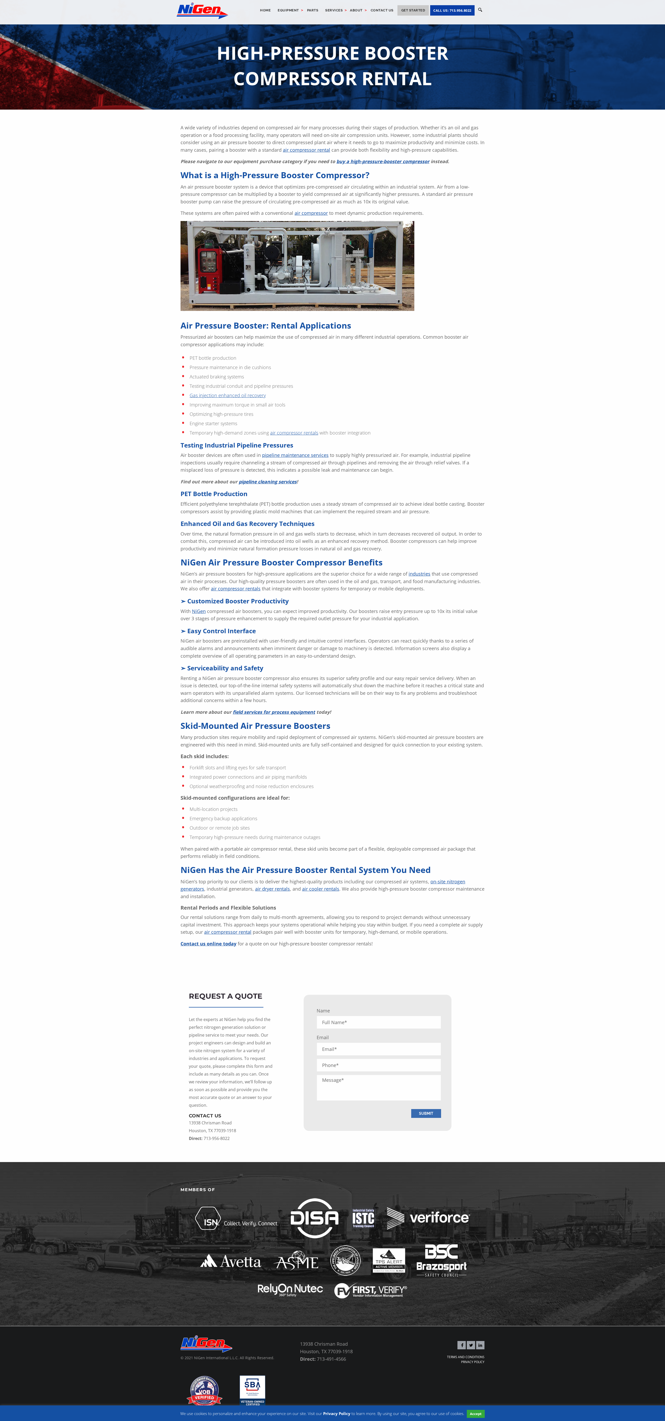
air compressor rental (227, 932)
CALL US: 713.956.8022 (452, 10)
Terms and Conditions (465, 1357)
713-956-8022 (217, 1138)
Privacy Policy (472, 1362)
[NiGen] (202, 10)
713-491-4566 (331, 1359)
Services (334, 10)
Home (265, 10)
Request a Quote (225, 996)
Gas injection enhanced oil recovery (228, 395)
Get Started (413, 10)
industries (419, 574)
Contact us (382, 10)
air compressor (311, 213)
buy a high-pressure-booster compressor (382, 161)
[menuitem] (265, 10)
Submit (426, 1113)
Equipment (288, 10)
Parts (312, 10)
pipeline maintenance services (295, 455)
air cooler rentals (320, 889)
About (356, 10)
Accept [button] (476, 1413)
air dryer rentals (272, 889)
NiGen (199, 611)
